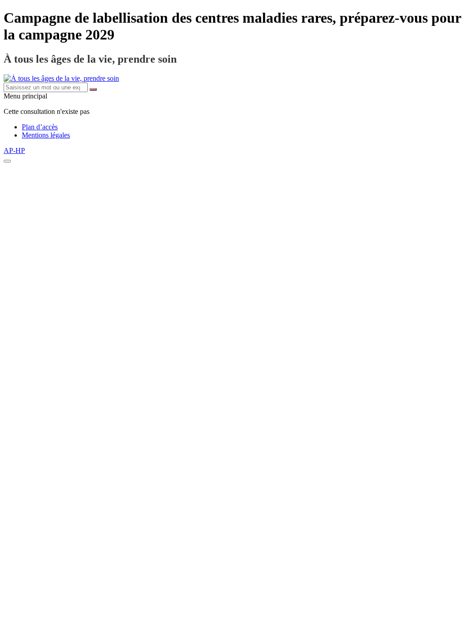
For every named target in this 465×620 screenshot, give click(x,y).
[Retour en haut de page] (7, 161)
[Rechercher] (93, 89)
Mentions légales (46, 135)
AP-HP (14, 150)
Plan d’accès (40, 127)
